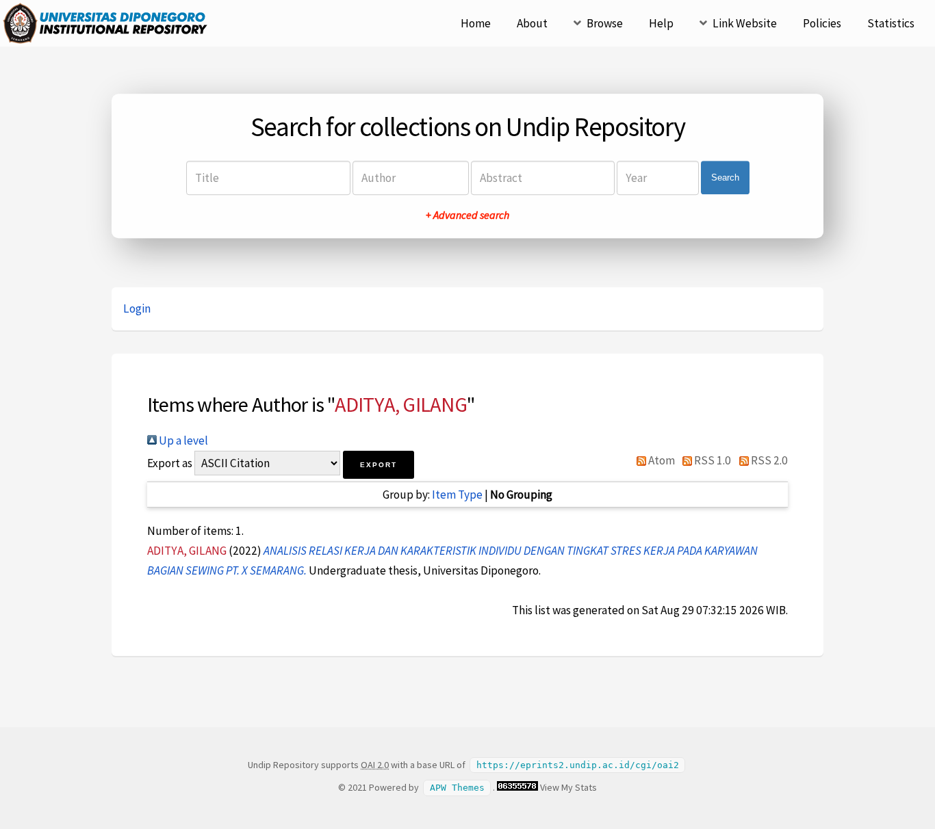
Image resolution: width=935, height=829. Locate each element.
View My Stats (568, 787)
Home (476, 23)
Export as (169, 463)
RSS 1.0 (711, 460)
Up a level (182, 440)
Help (661, 23)
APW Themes (457, 787)
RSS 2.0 (768, 460)
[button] (378, 465)
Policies (822, 23)
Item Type (457, 494)
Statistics (890, 23)
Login (137, 308)
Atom (660, 460)
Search (725, 177)
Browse (605, 23)
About (532, 23)
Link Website (745, 23)
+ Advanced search (467, 215)
